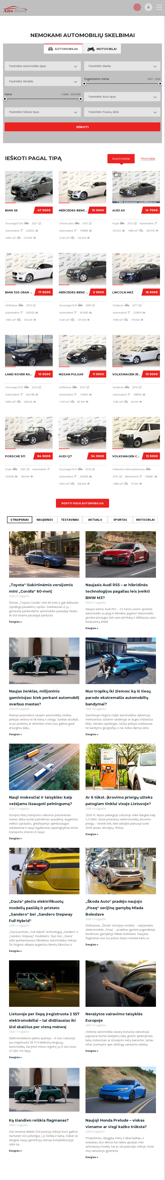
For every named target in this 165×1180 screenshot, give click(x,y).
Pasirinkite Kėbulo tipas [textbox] (24, 112)
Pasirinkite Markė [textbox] (100, 66)
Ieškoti (82, 127)
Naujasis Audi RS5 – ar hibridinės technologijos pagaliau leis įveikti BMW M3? (118, 591)
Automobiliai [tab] (66, 49)
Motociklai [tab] (107, 49)
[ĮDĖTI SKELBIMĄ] (137, 7)
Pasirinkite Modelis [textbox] (21, 81)
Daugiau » (15, 621)
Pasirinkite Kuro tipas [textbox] (102, 96)
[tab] (121, 158)
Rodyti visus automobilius (83, 503)
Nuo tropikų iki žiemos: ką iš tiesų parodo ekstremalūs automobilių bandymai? (118, 697)
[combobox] (43, 66)
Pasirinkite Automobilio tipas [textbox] (27, 66)
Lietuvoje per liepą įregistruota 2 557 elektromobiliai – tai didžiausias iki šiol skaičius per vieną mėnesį (44, 1020)
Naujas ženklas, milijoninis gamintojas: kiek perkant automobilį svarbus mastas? (44, 697)
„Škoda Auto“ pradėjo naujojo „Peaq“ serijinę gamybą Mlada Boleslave (114, 908)
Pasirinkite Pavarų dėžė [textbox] (104, 112)
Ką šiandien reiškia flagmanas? (39, 1120)
